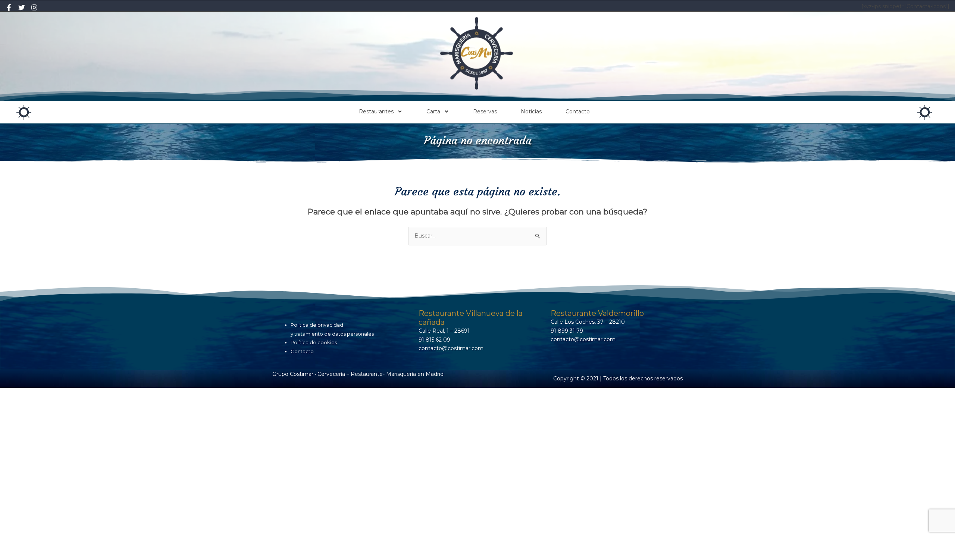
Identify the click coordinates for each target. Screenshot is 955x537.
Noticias (531, 111)
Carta (433, 111)
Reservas (485, 111)
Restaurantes (376, 111)
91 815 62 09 (434, 339)
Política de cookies (314, 342)
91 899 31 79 (567, 330)
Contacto (578, 111)
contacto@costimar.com (451, 348)
